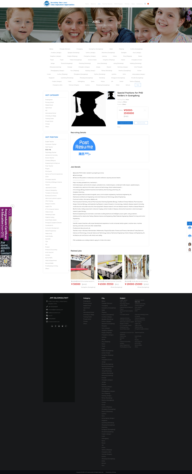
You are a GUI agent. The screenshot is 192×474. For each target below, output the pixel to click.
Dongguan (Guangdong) (118, 77)
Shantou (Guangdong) (125, 70)
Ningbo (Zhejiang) (72, 56)
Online (117, 85)
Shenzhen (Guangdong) (108, 52)
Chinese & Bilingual (50, 160)
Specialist (47, 239)
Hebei (111, 49)
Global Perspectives (50, 230)
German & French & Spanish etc (54, 174)
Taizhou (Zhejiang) (135, 81)
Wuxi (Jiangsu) (137, 52)
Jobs (99, 4)
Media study (48, 233)
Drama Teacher (49, 157)
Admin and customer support (53, 198)
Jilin (112, 81)
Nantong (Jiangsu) (123, 67)
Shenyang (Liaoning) (55, 67)
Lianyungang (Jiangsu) (138, 74)
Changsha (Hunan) (136, 59)
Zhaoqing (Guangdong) (86, 77)
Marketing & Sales (50, 214)
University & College (50, 115)
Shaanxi (109, 67)
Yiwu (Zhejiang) (74, 70)
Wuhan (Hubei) (92, 59)
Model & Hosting (49, 217)
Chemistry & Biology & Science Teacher (53, 183)
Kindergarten (49, 99)
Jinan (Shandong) (102, 63)
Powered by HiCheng (111, 472)
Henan (115, 56)
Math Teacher (49, 147)
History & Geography (51, 190)
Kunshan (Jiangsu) (56, 52)
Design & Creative (50, 203)
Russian (47, 247)
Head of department (51, 260)
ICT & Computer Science (52, 209)
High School (48, 107)
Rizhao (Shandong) (107, 70)
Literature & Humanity (51, 155)
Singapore (51, 77)
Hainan (123, 59)
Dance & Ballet (49, 263)
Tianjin (52, 59)
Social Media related (50, 220)
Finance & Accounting (51, 249)
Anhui (124, 74)
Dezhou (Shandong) (99, 74)
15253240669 (51, 318)
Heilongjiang (81, 81)
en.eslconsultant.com (54, 321)
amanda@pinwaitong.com (55, 309)
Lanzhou (114, 74)
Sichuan (128, 85)
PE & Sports (48, 171)
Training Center (49, 118)
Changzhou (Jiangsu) (90, 56)
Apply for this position (125, 122)
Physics (47, 168)
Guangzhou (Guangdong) (96, 49)
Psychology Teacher (50, 152)
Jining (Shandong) (118, 63)
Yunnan (139, 70)
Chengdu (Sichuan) (65, 49)
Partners (127, 4)
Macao (103, 81)
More (137, 85)
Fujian (61, 59)
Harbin (121, 81)
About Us (93, 4)
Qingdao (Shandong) (73, 52)
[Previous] (69, 270)
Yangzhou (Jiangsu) (55, 56)
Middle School (49, 105)
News (133, 4)
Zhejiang (121, 49)
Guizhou (87, 85)
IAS (46, 244)
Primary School (49, 102)
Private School (49, 121)
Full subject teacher (50, 179)
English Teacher (49, 141)
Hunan (49, 74)
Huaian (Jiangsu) (57, 81)
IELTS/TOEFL (48, 257)
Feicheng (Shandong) (85, 63)
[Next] (151, 270)
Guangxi (70, 67)
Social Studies (49, 236)
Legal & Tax (48, 206)
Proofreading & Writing (51, 266)
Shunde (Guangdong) (137, 77)
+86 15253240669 (53, 306)
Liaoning (104, 56)
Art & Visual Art (49, 252)
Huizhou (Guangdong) (136, 49)
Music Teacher (49, 166)
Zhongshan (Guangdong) (81, 74)
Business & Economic (51, 195)
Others (47, 126)
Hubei (69, 81)
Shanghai (123, 52)
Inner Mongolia (138, 67)
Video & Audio (49, 211)
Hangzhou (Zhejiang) (109, 59)
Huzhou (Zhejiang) (62, 74)
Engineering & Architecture (52, 163)
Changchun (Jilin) (57, 85)
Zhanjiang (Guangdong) (103, 85)
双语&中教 (48, 149)
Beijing (51, 49)
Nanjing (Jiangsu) (90, 70)
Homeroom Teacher (50, 144)
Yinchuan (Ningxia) (74, 85)
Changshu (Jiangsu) (84, 67)
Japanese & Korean (50, 187)
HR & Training (49, 201)
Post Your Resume (107, 4)
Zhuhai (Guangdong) (66, 63)
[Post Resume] (84, 148)
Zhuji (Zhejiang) (127, 56)
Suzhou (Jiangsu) (90, 52)
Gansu (92, 81)
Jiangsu (98, 67)
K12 (46, 110)
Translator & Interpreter (51, 193)
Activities (47, 255)
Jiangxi (53, 63)
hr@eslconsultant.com (54, 312)
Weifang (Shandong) (135, 63)
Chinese (47, 124)
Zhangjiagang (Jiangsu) (57, 70)
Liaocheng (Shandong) (67, 77)
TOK (46, 241)
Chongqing (79, 49)
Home (87, 4)
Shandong (102, 77)
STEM (46, 176)
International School (50, 113)
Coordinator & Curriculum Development (52, 226)
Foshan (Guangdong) (76, 59)
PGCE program (118, 4)
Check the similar (141, 122)
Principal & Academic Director (53, 222)
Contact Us (140, 4)
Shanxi (140, 56)
